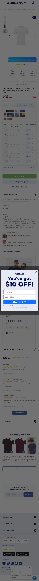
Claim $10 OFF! (19, 302)
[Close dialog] (36, 271)
